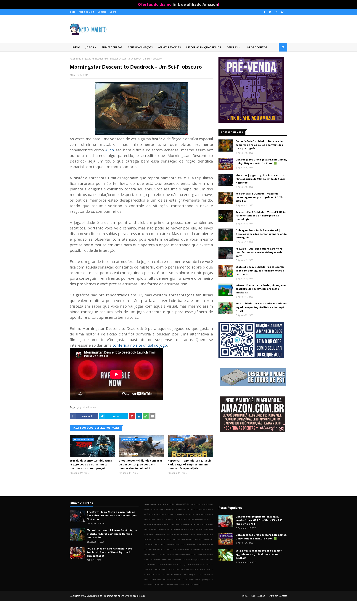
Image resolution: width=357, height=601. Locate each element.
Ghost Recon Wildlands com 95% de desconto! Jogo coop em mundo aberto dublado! (140, 464)
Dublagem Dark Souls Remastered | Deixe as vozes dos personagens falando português (261, 234)
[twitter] (270, 12)
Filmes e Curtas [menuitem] (112, 47)
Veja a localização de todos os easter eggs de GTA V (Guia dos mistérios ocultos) (259, 554)
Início (72, 11)
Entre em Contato (278, 595)
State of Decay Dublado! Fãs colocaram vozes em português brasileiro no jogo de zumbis (260, 270)
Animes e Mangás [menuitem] (169, 47)
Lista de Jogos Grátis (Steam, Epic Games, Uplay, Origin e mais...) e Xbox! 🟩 (261, 161)
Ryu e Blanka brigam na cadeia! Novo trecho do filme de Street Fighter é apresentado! (109, 552)
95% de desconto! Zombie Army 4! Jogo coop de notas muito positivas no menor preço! (91, 464)
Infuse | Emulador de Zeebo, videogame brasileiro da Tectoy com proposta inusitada (261, 289)
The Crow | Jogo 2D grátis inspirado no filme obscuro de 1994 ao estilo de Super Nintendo (260, 179)
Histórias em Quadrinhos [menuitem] (203, 47)
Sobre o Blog (258, 595)
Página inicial (76, 58)
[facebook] (264, 12)
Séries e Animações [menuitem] (140, 47)
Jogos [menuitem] (90, 47)
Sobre (113, 11)
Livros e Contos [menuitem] (256, 47)
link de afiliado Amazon (195, 4)
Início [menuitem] (76, 47)
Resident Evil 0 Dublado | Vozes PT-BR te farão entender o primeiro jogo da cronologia (261, 215)
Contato (102, 11)
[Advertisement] (252, 464)
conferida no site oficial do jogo (139, 345)
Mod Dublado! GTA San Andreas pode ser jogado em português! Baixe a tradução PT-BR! (261, 307)
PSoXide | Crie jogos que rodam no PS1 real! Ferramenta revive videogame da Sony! (260, 252)
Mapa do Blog (86, 11)
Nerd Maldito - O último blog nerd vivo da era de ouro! (117, 595)
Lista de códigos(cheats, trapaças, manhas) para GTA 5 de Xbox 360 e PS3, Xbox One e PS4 (259, 520)
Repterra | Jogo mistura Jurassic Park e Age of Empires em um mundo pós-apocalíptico (189, 464)
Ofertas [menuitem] (232, 47)
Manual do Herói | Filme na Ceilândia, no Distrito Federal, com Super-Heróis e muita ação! (112, 533)
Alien (109, 149)
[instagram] (276, 12)
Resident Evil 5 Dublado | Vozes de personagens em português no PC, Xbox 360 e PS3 (261, 197)
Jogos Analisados (94, 58)
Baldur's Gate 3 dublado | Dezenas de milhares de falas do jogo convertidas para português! (259, 144)
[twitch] (282, 12)
